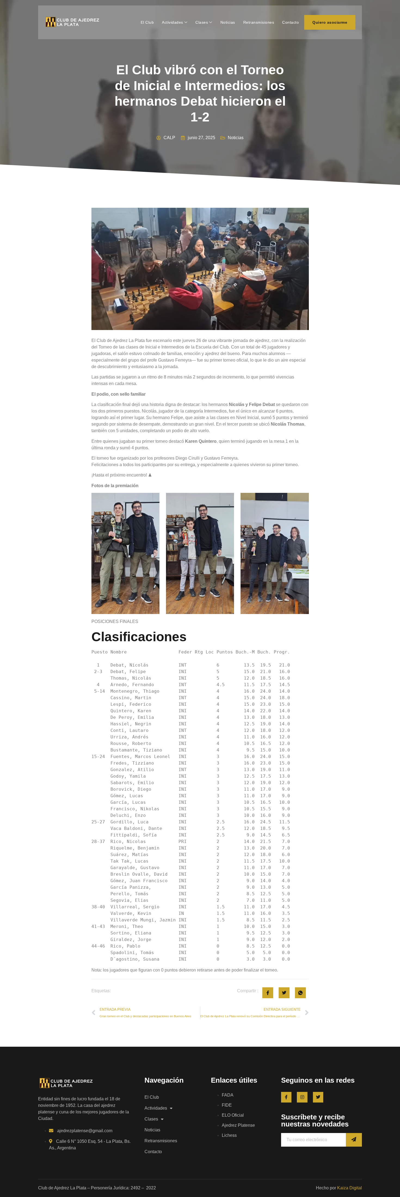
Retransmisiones (258, 22)
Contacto (290, 22)
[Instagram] (302, 1097)
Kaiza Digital (349, 1188)
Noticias (227, 22)
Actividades (172, 22)
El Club (147, 22)
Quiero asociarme (329, 22)
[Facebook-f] (286, 1097)
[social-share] (267, 992)
